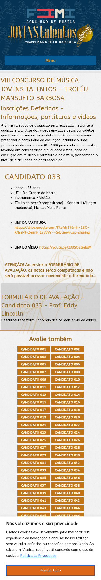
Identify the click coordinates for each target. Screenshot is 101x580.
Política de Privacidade (38, 556)
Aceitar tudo (50, 570)
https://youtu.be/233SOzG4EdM (65, 247)
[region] (50, 548)
